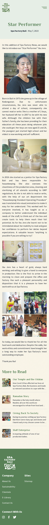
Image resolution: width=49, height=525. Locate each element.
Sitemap (28, 481)
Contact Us (7, 502)
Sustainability (8, 486)
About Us (6, 481)
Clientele (6, 492)
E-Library (6, 497)
